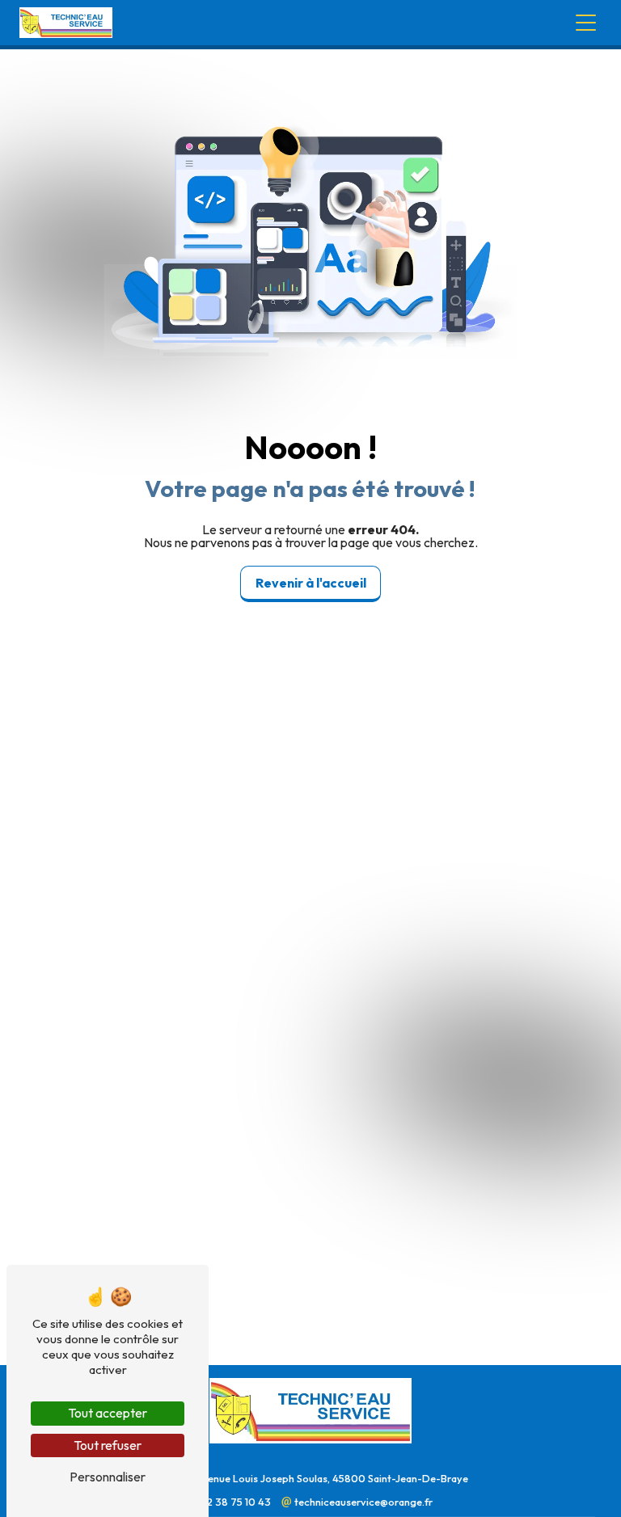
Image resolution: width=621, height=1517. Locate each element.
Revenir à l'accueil (311, 583)
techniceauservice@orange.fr (362, 1501)
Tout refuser (108, 1445)
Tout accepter (107, 1413)
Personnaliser (108, 1477)
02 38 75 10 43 (236, 1501)
